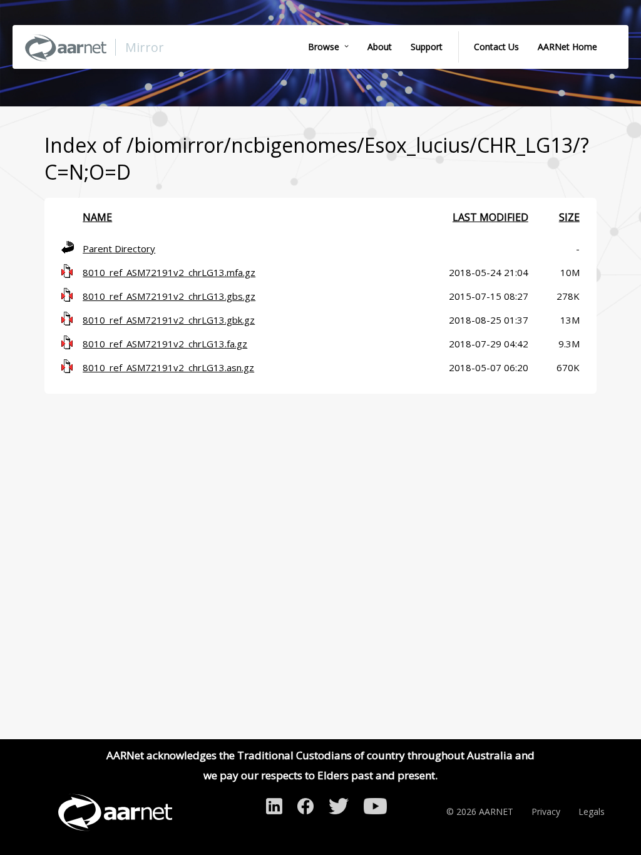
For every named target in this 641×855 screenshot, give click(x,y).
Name (97, 217)
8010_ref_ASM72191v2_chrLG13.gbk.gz (169, 320)
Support (427, 47)
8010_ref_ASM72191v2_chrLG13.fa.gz (165, 343)
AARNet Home (567, 47)
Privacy (545, 811)
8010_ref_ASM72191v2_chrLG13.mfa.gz (169, 272)
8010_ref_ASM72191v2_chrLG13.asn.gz (168, 367)
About (379, 47)
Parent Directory (119, 248)
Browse (323, 47)
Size (569, 217)
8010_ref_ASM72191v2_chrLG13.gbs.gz (169, 296)
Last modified (490, 217)
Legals (591, 811)
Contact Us (496, 47)
